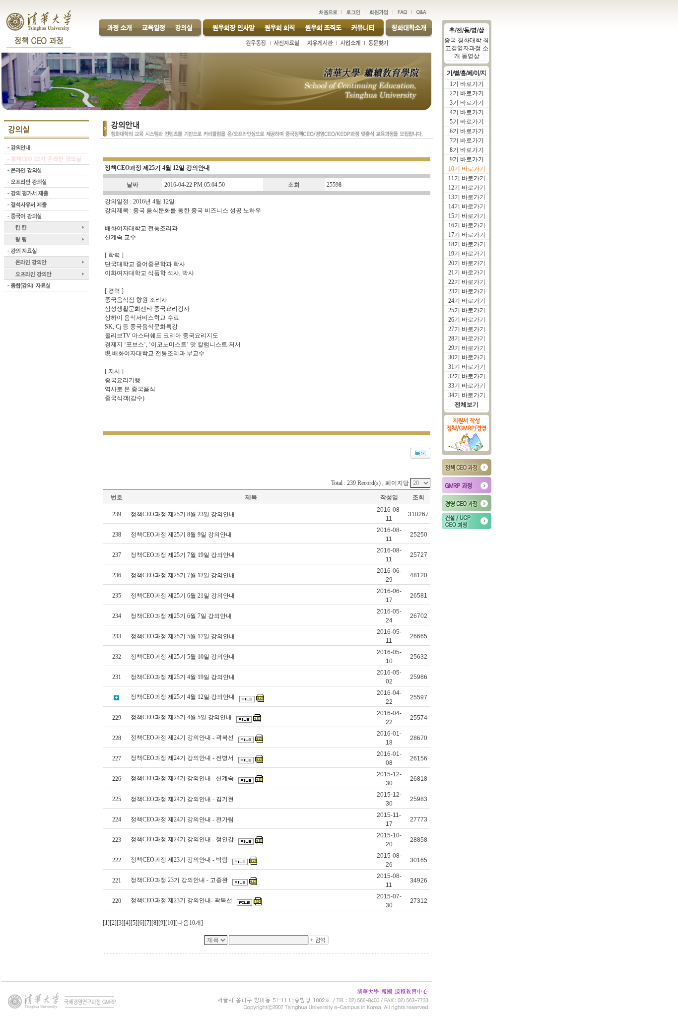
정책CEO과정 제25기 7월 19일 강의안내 (183, 554)
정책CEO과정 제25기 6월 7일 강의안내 (182, 615)
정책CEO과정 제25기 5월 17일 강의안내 (183, 636)
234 (116, 615)
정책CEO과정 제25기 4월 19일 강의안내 (183, 677)
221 (116, 880)
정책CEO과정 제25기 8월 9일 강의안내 (182, 534)
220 (116, 900)
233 (116, 636)
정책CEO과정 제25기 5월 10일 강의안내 (183, 656)
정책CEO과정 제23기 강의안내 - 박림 (180, 859)
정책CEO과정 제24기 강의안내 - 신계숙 (183, 778)
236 (116, 575)
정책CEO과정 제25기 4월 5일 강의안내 (182, 717)
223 (116, 839)
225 (116, 799)
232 (116, 656)
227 (116, 758)
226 (116, 778)
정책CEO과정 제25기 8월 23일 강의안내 (183, 514)
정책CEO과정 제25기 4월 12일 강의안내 (183, 696)
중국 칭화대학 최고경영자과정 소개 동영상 (466, 48)
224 (116, 819)
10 (170, 922)
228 (116, 738)
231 (116, 677)
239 (116, 514)
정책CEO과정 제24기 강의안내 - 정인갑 (183, 839)
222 (116, 860)
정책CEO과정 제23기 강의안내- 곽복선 (182, 900)
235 (116, 595)
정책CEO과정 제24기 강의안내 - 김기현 (183, 799)
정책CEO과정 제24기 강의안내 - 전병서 (183, 757)
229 (116, 717)
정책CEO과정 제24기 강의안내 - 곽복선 (183, 737)
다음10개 (189, 922)
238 (116, 534)
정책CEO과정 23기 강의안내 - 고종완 (180, 880)
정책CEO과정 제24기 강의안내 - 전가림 (183, 819)
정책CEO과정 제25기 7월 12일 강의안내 (183, 575)
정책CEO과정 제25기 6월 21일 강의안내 (183, 595)
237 (116, 554)
